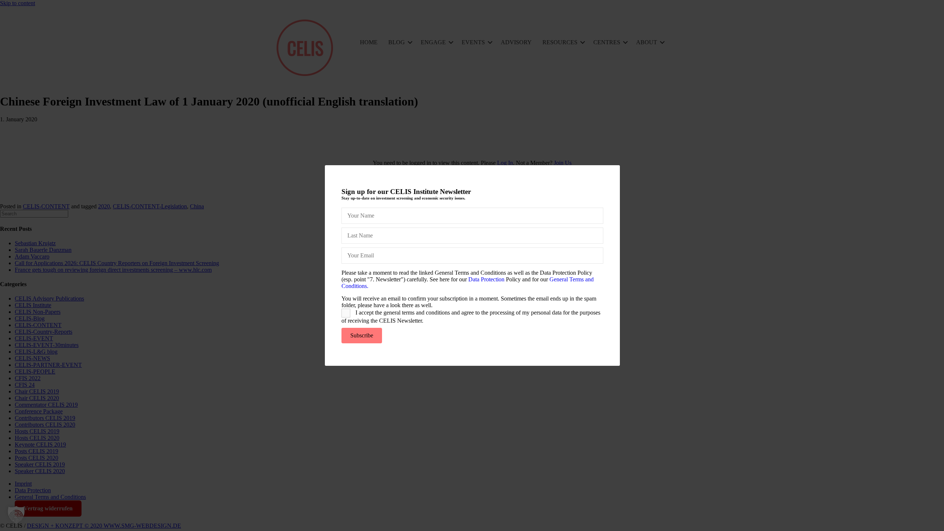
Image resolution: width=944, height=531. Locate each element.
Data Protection (486, 279)
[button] (16, 515)
